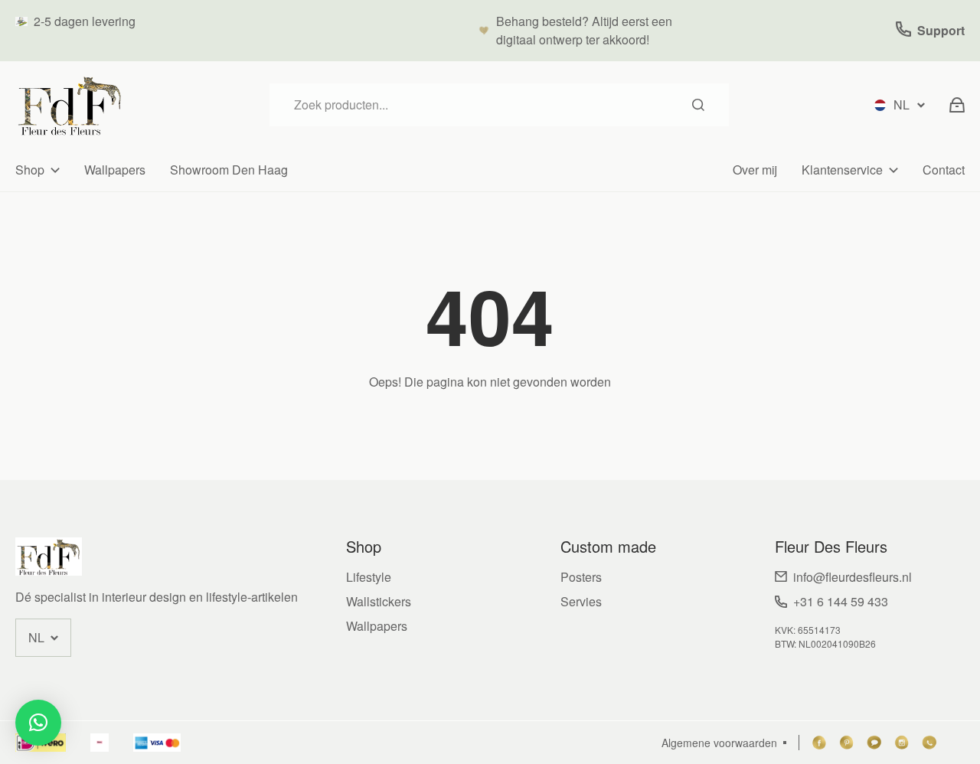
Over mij (755, 169)
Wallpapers (114, 169)
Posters (581, 577)
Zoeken (698, 104)
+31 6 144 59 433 (840, 601)
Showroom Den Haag (229, 169)
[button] (38, 723)
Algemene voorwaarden (719, 742)
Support (941, 30)
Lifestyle (368, 577)
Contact (944, 169)
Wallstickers (378, 601)
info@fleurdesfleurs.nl (852, 577)
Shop (29, 169)
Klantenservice (842, 169)
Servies (581, 601)
